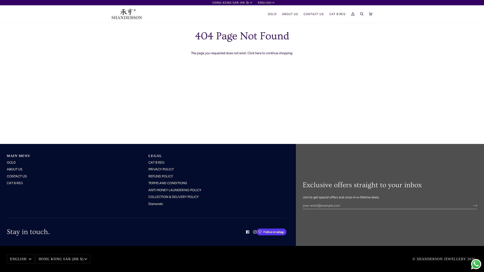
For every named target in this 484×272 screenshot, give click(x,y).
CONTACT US (17, 176)
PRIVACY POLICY (161, 169)
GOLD (11, 162)
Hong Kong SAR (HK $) (231, 2)
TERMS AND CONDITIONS (167, 183)
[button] (290, 14)
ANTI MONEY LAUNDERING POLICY (174, 190)
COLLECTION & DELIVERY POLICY (173, 197)
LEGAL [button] (155, 156)
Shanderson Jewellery (441, 259)
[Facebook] (247, 232)
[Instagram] (255, 232)
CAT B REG (15, 183)
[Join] (472, 205)
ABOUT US (14, 169)
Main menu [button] (18, 156)
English (264, 2)
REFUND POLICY (160, 176)
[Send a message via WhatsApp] (476, 264)
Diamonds (155, 204)
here (258, 53)
